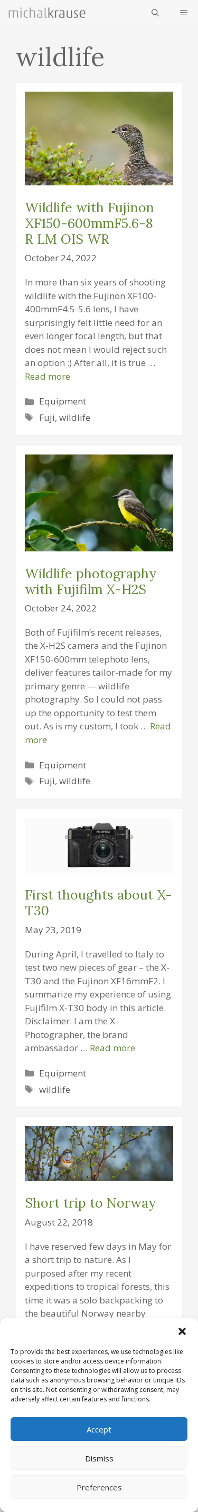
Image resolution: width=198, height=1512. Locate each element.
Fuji (47, 417)
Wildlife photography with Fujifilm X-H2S (90, 581)
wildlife (74, 417)
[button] (182, 1331)
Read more (47, 376)
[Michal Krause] (47, 12)
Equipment (62, 401)
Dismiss (99, 1458)
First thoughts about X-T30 (98, 902)
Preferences (99, 1487)
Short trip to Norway (90, 1202)
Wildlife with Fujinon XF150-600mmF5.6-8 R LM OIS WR (89, 223)
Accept (99, 1429)
